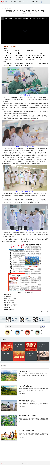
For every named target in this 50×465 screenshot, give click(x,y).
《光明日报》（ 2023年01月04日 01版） (25, 292)
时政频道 (5, 8)
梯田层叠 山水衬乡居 (24, 371)
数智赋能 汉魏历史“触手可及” (27, 401)
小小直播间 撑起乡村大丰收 (26, 430)
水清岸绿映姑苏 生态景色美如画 (27, 415)
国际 (15, 1)
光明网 (22, 13)
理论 (24, 1)
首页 (2, 8)
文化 (28, 1)
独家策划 (10, 8)
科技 (33, 1)
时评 (20, 1)
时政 (11, 1)
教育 (37, 1)
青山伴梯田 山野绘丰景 (25, 386)
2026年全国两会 (6, 353)
